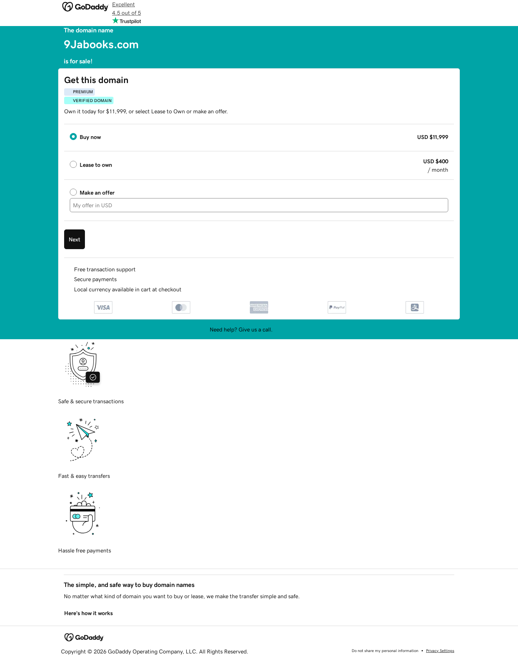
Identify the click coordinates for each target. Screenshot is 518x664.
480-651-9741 (291, 329)
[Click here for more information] (187, 289)
